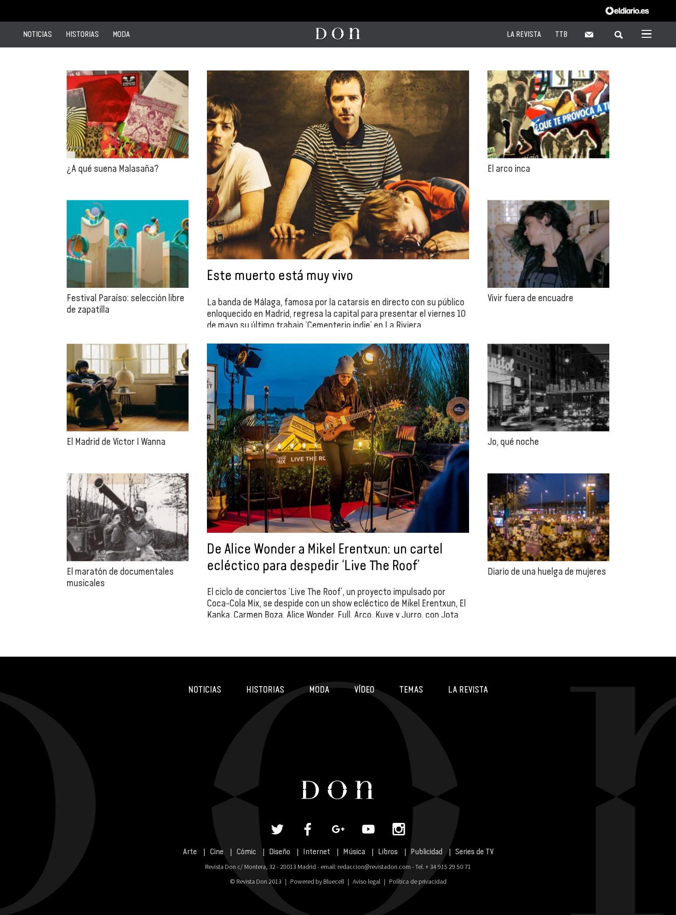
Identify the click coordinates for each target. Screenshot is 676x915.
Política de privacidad (418, 881)
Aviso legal (366, 881)
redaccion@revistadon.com (374, 867)
